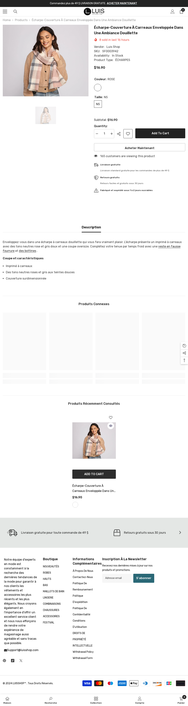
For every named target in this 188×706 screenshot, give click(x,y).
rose (75, 505)
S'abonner (143, 578)
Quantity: (101, 126)
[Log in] (173, 12)
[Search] (15, 11)
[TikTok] (12, 660)
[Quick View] (110, 426)
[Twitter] (21, 660)
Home (7, 20)
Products (21, 20)
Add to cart (160, 133)
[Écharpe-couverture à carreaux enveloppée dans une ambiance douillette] (94, 440)
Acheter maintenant (139, 148)
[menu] (5, 11)
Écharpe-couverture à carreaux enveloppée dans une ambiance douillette (93, 489)
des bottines (27, 251)
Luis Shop (113, 47)
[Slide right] (180, 532)
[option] (45, 60)
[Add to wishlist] (128, 133)
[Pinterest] (4, 660)
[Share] (120, 133)
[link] (24, 375)
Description (91, 227)
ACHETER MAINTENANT (122, 3)
